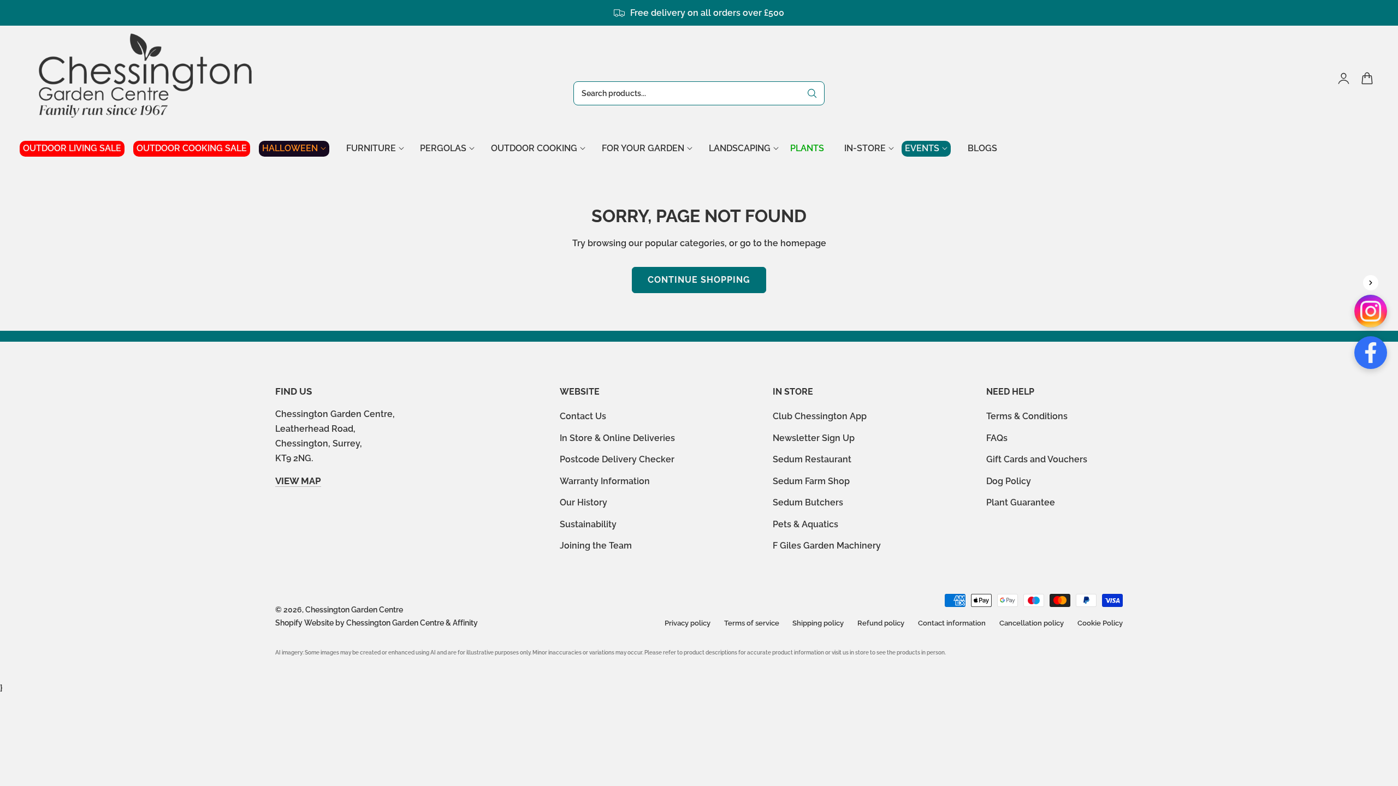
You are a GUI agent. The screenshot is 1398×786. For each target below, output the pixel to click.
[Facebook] (1370, 352)
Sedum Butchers (808, 503)
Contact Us (583, 416)
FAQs (997, 438)
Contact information (952, 623)
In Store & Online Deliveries (617, 438)
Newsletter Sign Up (814, 438)
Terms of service (751, 623)
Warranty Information (605, 481)
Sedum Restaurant (812, 459)
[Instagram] (1370, 311)
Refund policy (880, 623)
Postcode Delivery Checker (617, 459)
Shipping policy (818, 623)
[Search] (812, 93)
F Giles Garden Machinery (827, 546)
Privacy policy (687, 623)
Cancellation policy (1031, 623)
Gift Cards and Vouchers (1036, 459)
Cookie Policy (1100, 623)
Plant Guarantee (1020, 503)
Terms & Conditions (1027, 416)
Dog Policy (1008, 481)
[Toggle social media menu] (1370, 282)
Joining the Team (596, 546)
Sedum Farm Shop (811, 481)
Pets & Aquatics (805, 524)
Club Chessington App (820, 416)
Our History (583, 503)
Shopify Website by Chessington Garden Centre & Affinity (376, 622)
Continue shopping (699, 280)
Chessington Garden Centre (354, 609)
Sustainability (588, 524)
